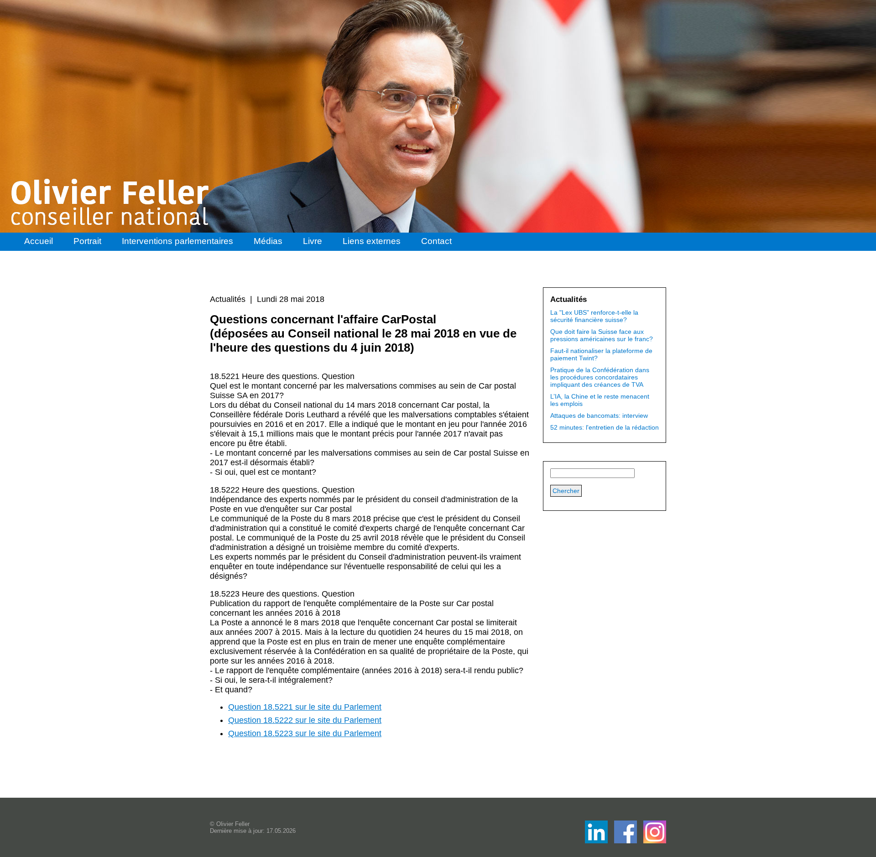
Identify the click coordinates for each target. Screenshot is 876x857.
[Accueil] (110, 202)
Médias (268, 241)
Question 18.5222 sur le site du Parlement (304, 720)
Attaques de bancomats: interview (599, 415)
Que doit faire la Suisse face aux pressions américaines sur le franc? (601, 335)
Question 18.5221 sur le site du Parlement (304, 707)
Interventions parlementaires (177, 241)
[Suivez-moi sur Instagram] (654, 841)
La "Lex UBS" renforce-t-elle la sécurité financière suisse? (594, 316)
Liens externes (372, 241)
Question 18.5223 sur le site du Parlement (304, 733)
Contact (436, 241)
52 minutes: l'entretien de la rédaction (604, 427)
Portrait (87, 241)
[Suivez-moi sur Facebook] (597, 841)
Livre (312, 241)
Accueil (38, 241)
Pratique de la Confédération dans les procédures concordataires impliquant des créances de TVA (599, 377)
